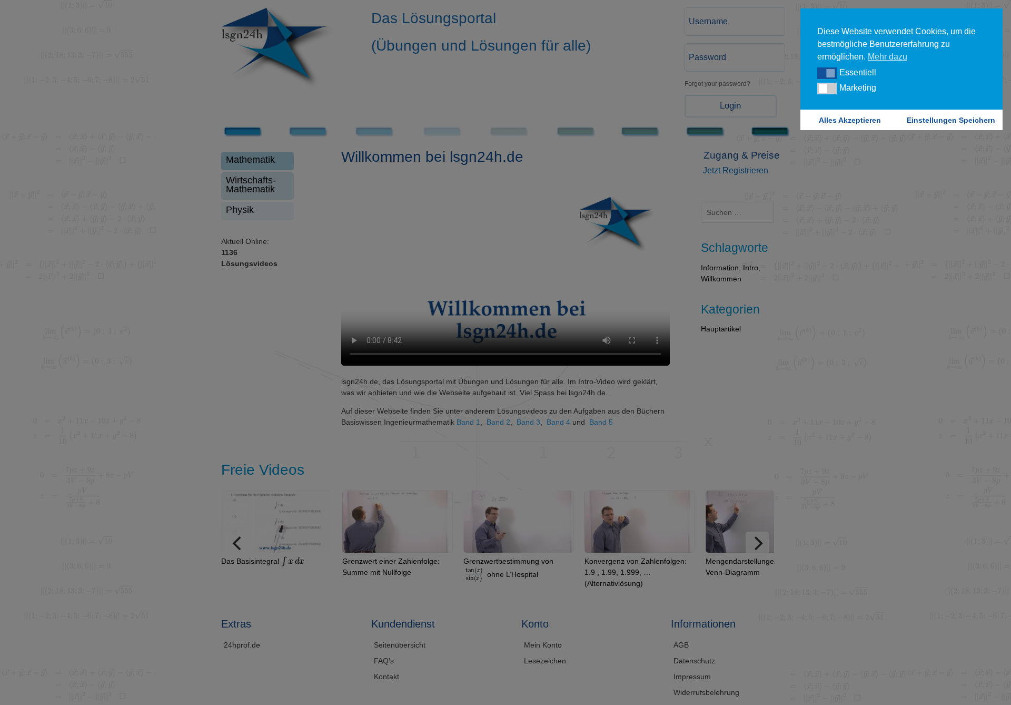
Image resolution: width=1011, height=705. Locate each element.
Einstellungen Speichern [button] (951, 120)
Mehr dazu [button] (887, 56)
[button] (827, 73)
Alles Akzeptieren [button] (850, 120)
